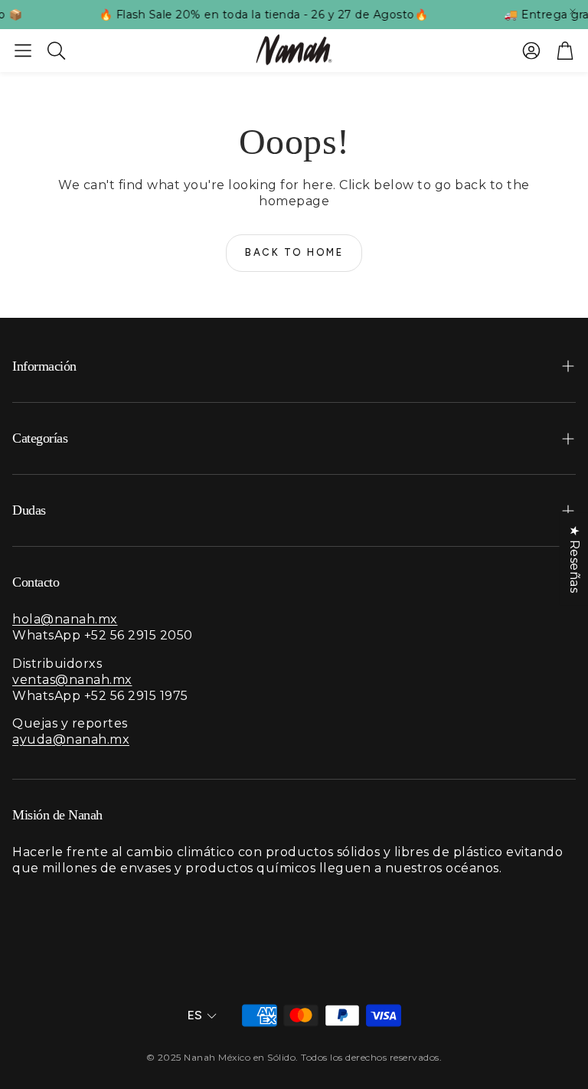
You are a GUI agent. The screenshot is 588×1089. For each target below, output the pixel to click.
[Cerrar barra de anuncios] (572, 11)
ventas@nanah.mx (72, 679)
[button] (23, 50)
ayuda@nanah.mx (70, 739)
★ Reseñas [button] (574, 559)
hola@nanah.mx (65, 619)
